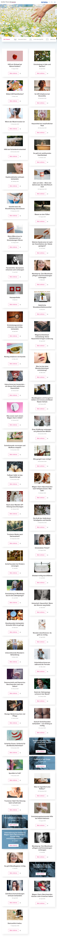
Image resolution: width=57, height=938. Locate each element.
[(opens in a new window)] (44, 2)
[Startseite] (8, 2)
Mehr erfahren (13, 73)
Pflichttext (56, 12)
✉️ (49, 2)
